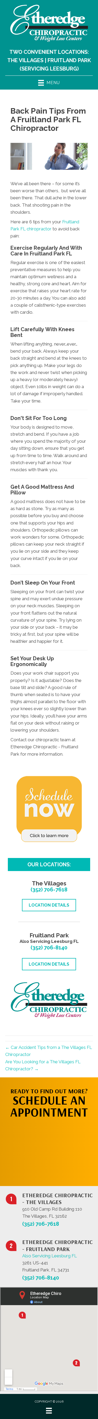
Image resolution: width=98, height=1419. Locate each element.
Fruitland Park (69, 60)
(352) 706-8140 (49, 947)
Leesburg (63, 69)
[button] (49, 1149)
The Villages (25, 60)
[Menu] (48, 1411)
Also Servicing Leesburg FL (49, 1255)
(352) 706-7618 (49, 889)
